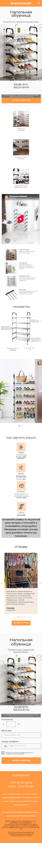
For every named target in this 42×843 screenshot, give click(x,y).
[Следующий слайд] (40, 391)
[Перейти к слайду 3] (22, 425)
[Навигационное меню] (39, 3)
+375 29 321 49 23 (21, 783)
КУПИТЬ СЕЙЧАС (21, 100)
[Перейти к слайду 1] (19, 425)
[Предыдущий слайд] (1, 391)
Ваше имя (6, 731)
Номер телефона (10, 742)
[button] (21, 623)
